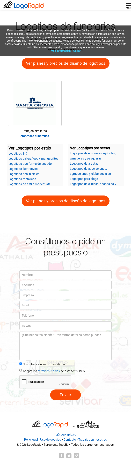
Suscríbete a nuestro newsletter (44, 364)
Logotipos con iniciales (24, 174)
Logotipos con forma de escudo (30, 163)
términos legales (49, 371)
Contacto (69, 439)
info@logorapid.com (65, 434)
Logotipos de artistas (84, 163)
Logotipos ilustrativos (23, 169)
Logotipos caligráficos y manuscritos (34, 158)
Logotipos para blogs (84, 179)
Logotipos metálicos (22, 179)
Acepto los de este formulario (54, 371)
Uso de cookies (50, 439)
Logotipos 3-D (18, 153)
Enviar (65, 395)
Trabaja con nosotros (92, 439)
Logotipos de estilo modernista (29, 184)
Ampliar (22, 118)
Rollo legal (31, 439)
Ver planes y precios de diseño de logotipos (65, 63)
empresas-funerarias (34, 136)
